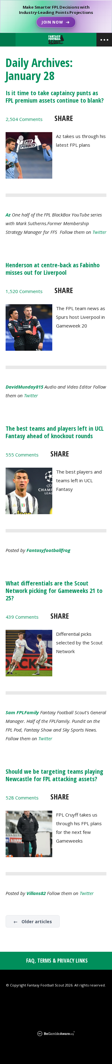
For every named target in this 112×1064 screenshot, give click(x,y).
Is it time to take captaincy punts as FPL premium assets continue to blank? (55, 97)
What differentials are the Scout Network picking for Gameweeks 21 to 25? (54, 590)
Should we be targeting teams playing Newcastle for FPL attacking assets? (54, 775)
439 (22, 617)
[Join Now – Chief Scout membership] (56, 16)
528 (22, 798)
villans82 (36, 893)
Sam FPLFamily (22, 712)
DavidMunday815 (24, 387)
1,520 (24, 291)
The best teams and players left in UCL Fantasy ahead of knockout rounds (55, 432)
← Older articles (32, 921)
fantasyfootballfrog (48, 550)
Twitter (99, 232)
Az (8, 214)
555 (22, 455)
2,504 (24, 119)
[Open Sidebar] (104, 40)
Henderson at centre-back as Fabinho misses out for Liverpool (53, 269)
